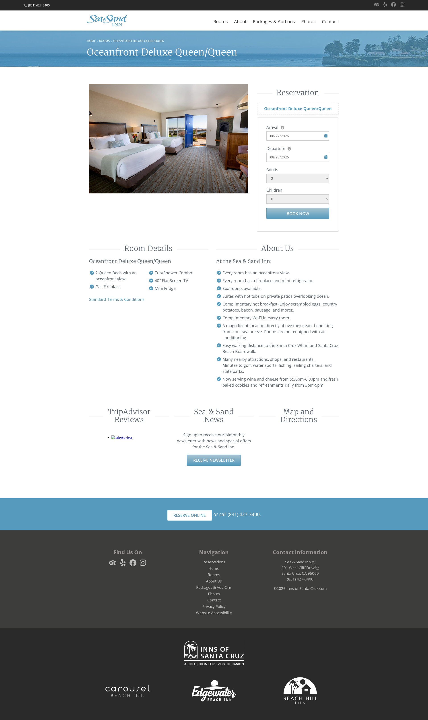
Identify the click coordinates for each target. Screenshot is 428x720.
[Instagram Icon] (402, 4)
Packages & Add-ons (274, 21)
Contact (330, 21)
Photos (308, 21)
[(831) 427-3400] (25, 5)
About (240, 21)
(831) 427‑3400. (244, 514)
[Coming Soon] (300, 691)
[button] (214, 613)
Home (91, 41)
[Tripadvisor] (376, 4)
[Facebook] (393, 4)
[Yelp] (385, 4)
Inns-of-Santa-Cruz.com (306, 588)
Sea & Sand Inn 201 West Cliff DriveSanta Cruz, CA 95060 (300, 567)
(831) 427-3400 (39, 5)
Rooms (220, 21)
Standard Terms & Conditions (116, 299)
